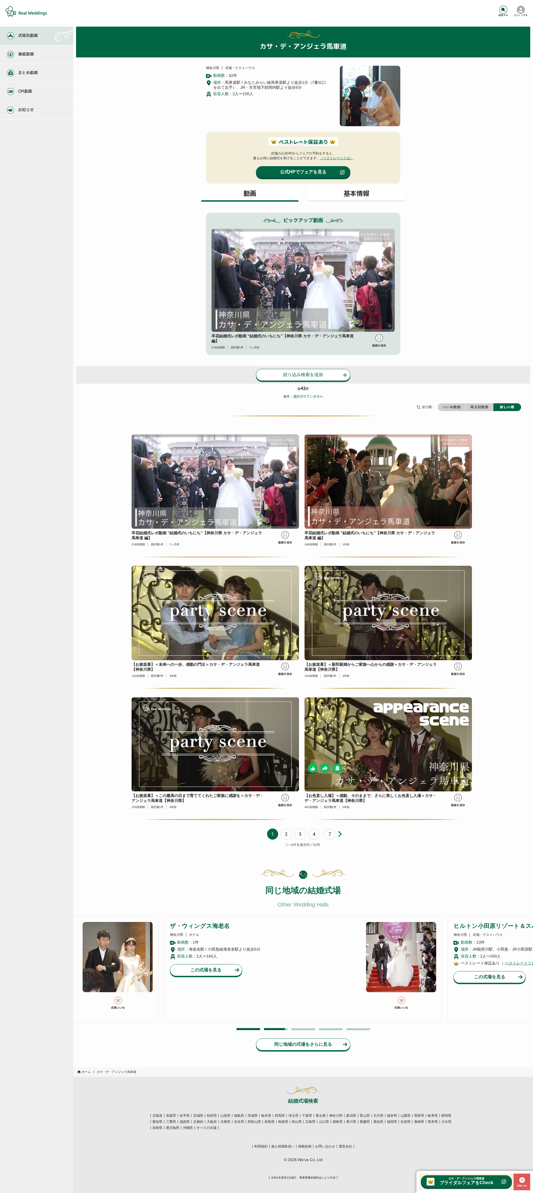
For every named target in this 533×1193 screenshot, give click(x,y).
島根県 (283, 1121)
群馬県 (280, 1115)
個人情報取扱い (283, 1146)
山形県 (225, 1115)
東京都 (321, 1115)
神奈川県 (336, 1115)
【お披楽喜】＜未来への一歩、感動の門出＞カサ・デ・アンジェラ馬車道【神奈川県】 (196, 667)
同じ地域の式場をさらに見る (303, 1044)
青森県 (171, 1115)
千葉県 (307, 1115)
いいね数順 (452, 407)
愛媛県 (365, 1121)
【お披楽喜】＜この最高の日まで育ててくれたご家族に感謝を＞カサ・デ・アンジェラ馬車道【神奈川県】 (198, 798)
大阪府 (212, 1121)
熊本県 (433, 1121)
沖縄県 (188, 1127)
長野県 (419, 1115)
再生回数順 (480, 407)
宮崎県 (157, 1127)
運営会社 (345, 1146)
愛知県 (157, 1121)
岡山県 (297, 1121)
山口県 (324, 1121)
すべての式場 (207, 1127)
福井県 (392, 1115)
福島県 (239, 1115)
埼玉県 (293, 1115)
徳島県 (338, 1121)
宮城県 (198, 1115)
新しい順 (507, 407)
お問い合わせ (325, 1146)
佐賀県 (406, 1121)
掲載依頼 (304, 1146)
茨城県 (253, 1115)
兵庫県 (225, 1121)
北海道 (157, 1115)
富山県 (365, 1115)
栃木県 (266, 1115)
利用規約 (261, 1146)
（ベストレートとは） (336, 158)
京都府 (198, 1121)
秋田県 (212, 1115)
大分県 (446, 1121)
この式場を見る (206, 976)
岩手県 (185, 1115)
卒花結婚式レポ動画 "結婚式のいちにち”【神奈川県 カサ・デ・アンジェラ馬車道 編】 (283, 338)
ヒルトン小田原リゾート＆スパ (212, 926)
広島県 (310, 1121)
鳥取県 (270, 1121)
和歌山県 (254, 1121)
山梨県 (406, 1115)
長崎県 (419, 1121)
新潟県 (351, 1115)
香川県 (351, 1121)
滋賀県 (185, 1121)
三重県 (171, 1121)
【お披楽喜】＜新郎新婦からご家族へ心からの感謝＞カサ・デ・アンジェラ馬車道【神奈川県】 (371, 667)
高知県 (378, 1121)
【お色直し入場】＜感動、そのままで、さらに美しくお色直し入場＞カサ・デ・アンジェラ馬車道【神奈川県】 (371, 798)
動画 (249, 194)
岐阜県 (433, 1115)
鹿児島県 (172, 1127)
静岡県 (446, 1115)
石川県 (378, 1115)
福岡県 (392, 1121)
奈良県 (239, 1121)
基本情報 (356, 194)
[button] (248, 1029)
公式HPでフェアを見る (303, 171)
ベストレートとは (236, 963)
